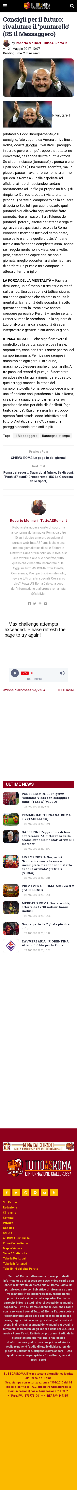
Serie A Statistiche (15, 1253)
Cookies (8, 1227)
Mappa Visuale (12, 1248)
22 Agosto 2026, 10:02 (37, 950)
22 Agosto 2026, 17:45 (37, 824)
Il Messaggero (26, 436)
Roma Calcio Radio (15, 1243)
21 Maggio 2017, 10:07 (24, 49)
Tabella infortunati (15, 1263)
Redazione (10, 1207)
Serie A (7, 1233)
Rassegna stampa (56, 436)
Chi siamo (9, 1212)
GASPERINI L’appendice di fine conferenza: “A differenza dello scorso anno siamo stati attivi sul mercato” (48, 838)
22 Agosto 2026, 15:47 (37, 849)
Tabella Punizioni (14, 1258)
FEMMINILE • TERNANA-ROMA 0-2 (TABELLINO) (46, 817)
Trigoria (31, 145)
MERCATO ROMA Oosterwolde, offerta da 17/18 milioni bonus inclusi (46, 907)
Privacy (8, 1222)
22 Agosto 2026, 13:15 (37, 878)
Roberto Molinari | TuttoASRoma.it (41, 43)
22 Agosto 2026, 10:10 (37, 933)
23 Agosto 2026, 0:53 (36, 806)
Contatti (8, 1217)
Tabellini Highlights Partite (20, 1268)
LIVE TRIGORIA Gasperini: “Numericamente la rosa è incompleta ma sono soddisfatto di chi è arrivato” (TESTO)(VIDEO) (47, 865)
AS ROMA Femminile (16, 1238)
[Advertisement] (38, 736)
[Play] (15, 673)
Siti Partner (10, 1202)
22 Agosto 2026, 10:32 (37, 916)
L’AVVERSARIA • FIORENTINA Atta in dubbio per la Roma (45, 943)
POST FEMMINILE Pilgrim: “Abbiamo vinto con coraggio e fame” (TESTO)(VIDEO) (45, 798)
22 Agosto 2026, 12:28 (37, 895)
